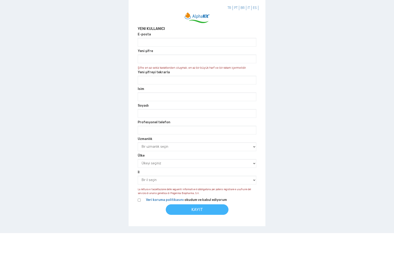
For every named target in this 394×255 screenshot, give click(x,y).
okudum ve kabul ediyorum (186, 200)
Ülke (141, 156)
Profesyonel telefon (154, 122)
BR (243, 8)
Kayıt (197, 209)
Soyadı (143, 106)
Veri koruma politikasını (165, 200)
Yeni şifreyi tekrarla (154, 72)
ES (255, 8)
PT (236, 8)
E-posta (144, 34)
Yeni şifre (145, 51)
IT (249, 8)
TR (229, 8)
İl (139, 172)
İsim (141, 89)
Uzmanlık (145, 139)
